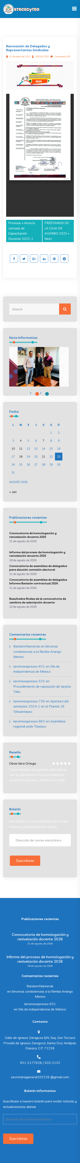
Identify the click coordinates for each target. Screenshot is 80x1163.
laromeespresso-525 (29, 681)
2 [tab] (47, 394)
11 (20, 448)
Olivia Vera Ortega (22, 763)
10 (13, 448)
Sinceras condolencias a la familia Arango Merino (37, 651)
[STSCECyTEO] (21, 9)
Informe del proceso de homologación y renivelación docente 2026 (37, 554)
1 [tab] (37, 394)
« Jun (13, 492)
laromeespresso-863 (29, 721)
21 (43, 456)
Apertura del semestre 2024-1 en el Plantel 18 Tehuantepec (41, 706)
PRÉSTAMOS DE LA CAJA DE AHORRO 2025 (57, 228)
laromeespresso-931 (29, 666)
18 (20, 456)
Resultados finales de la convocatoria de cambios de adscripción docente (37, 600)
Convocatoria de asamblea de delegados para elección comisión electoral (38, 567)
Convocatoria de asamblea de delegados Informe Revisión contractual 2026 (38, 581)
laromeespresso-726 (29, 701)
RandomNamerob (26, 646)
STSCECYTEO (42, 56)
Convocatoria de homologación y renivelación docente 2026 (33, 535)
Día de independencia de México (42, 1009)
